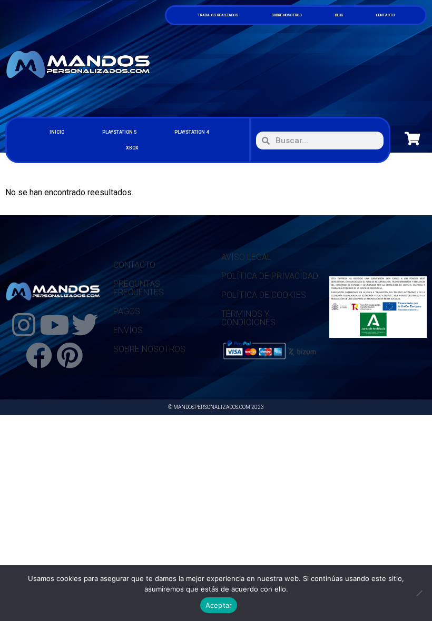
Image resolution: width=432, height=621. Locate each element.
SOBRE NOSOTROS (149, 349)
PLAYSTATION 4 (191, 132)
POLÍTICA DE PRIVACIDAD (269, 276)
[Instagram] (24, 325)
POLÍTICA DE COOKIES (263, 295)
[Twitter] (85, 325)
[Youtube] (54, 325)
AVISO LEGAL (246, 257)
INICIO (57, 132)
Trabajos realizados (218, 15)
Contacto (385, 15)
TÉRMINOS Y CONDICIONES (248, 318)
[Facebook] (39, 355)
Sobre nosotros (286, 15)
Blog (339, 15)
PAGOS (126, 311)
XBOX (132, 148)
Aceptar (218, 605)
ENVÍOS (128, 330)
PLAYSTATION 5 (119, 132)
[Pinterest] (69, 355)
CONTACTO (134, 265)
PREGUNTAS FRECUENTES (138, 288)
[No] (419, 593)
